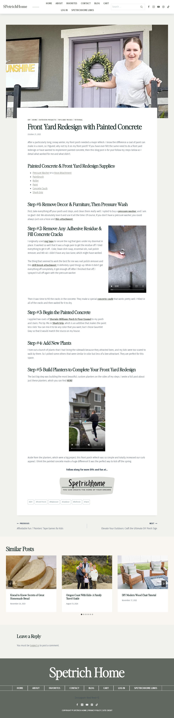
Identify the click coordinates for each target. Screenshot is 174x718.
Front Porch (41, 502)
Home (49, 3)
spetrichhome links (82, 10)
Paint (35, 184)
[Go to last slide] (10, 583)
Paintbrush (38, 176)
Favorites (71, 3)
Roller (36, 180)
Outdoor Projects (47, 120)
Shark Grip (38, 192)
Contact (86, 3)
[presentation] (31, 572)
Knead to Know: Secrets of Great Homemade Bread (27, 596)
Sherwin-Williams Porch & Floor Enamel (70, 319)
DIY (29, 120)
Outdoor (66, 502)
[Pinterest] (163, 6)
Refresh (76, 502)
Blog (97, 3)
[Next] (163, 583)
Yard (86, 502)
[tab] (81, 614)
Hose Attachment (63, 172)
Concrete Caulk (40, 188)
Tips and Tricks (65, 120)
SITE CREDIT (107, 710)
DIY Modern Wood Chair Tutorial (139, 595)
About (59, 3)
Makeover (54, 502)
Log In (64, 10)
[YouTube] (158, 6)
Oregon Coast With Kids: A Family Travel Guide (84, 596)
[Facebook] (148, 6)
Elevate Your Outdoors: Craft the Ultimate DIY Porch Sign (129, 526)
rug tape (49, 241)
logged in (34, 645)
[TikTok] (168, 6)
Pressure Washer (41, 172)
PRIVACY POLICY (94, 710)
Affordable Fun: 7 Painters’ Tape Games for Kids (40, 526)
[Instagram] (153, 6)
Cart (106, 3)
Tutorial (78, 120)
